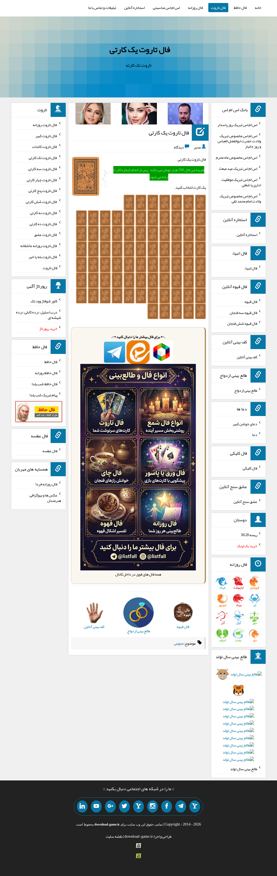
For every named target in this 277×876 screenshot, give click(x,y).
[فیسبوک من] (166, 806)
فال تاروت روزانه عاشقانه (38, 245)
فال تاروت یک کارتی (140, 49)
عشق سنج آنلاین (245, 501)
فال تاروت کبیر (46, 135)
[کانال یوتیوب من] (96, 806)
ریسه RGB (249, 535)
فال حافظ (240, 7)
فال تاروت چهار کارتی (42, 179)
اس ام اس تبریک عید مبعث (238, 168)
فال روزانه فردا (46, 484)
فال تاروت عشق (45, 234)
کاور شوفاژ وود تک (44, 301)
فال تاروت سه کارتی (42, 169)
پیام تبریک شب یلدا (43, 394)
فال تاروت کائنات (44, 146)
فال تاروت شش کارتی (41, 201)
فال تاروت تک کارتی (43, 157)
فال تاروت (218, 7)
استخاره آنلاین (134, 7)
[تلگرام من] (180, 806)
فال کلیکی (250, 468)
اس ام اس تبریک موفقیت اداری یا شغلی (241, 182)
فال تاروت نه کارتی (43, 213)
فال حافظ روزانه (46, 373)
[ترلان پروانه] (139, 115)
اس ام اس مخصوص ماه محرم (236, 157)
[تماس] (138, 806)
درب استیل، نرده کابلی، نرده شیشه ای (38, 314)
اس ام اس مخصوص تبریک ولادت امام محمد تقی (240, 198)
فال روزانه (195, 7)
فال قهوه (251, 301)
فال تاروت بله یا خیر (43, 257)
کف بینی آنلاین (247, 357)
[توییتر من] (124, 806)
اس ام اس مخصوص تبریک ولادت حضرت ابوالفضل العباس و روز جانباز (239, 141)
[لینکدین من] (82, 806)
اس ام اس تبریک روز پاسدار (237, 124)
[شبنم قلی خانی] (93, 115)
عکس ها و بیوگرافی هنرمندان (45, 497)
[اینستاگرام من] (152, 806)
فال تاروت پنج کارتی (42, 190)
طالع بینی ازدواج (245, 390)
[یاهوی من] (194, 806)
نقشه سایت (114, 836)
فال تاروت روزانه (45, 124)
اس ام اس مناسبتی (166, 7)
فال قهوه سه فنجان (243, 312)
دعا (254, 434)
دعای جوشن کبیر (245, 423)
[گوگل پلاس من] (110, 806)
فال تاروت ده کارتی (43, 223)
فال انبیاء (250, 268)
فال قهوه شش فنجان (242, 323)
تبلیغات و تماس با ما (102, 7)
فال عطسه (49, 450)
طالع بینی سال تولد (243, 769)
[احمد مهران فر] (185, 115)
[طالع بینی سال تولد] (238, 718)
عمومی (179, 643)
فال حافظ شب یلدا (44, 384)
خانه (258, 7)
